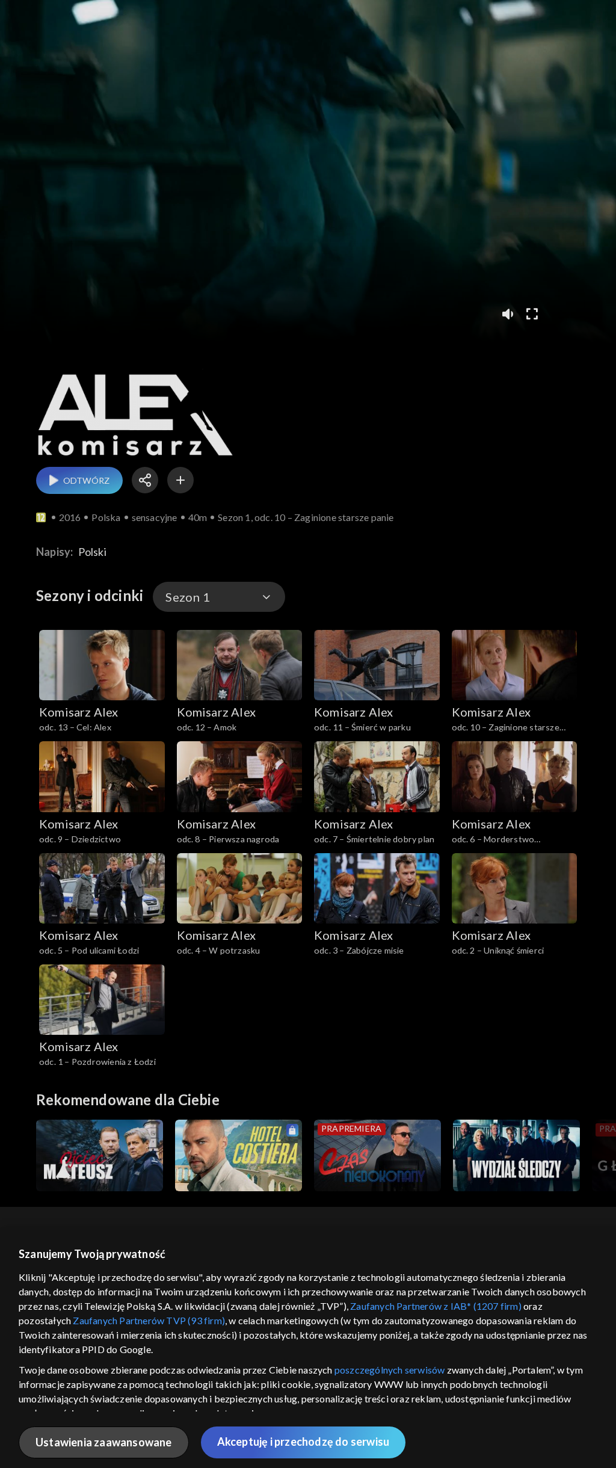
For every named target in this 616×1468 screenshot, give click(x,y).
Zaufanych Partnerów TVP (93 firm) (149, 1320)
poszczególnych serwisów (389, 1369)
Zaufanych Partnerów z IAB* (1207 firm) (436, 1306)
